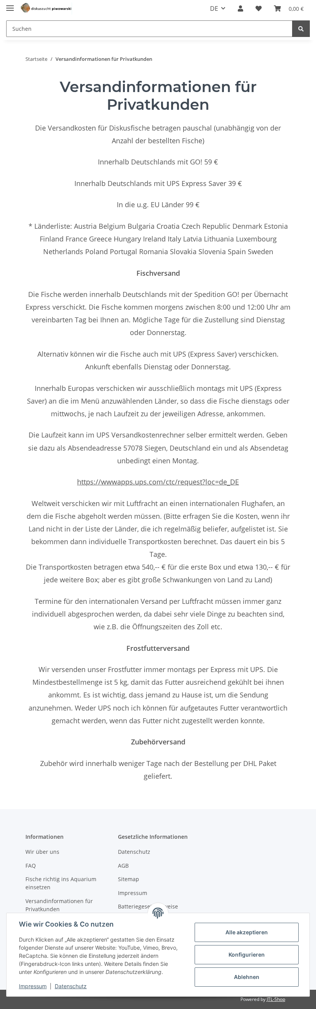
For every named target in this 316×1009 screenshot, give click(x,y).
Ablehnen (246, 977)
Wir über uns (42, 851)
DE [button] (214, 8)
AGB (123, 865)
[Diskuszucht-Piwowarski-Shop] (46, 8)
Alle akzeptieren (246, 932)
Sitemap (128, 879)
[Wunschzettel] (258, 8)
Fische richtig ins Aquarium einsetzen (60, 883)
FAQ (30, 865)
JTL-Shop (276, 999)
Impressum (132, 893)
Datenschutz (134, 851)
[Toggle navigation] (10, 5)
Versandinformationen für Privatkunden (59, 905)
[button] (240, 8)
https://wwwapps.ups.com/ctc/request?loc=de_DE (158, 481)
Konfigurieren (247, 954)
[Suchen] (301, 28)
